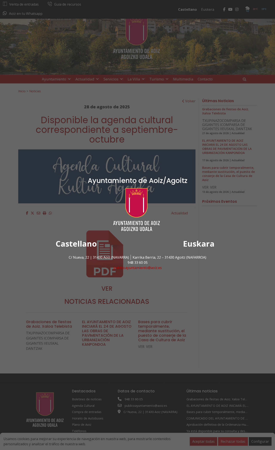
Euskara (198, 243)
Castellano (76, 243)
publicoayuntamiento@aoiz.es (137, 267)
